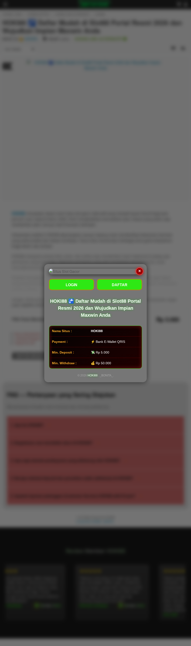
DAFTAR (119, 285)
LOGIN (71, 285)
